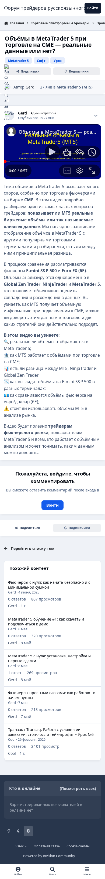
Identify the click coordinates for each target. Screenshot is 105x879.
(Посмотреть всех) (78, 788)
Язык (19, 846)
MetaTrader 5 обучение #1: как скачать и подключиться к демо (46, 621)
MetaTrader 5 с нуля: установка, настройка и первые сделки (49, 658)
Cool (11, 739)
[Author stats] (96, 115)
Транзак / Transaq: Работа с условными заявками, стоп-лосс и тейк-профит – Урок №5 (51, 732)
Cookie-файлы (78, 846)
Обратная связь (47, 846)
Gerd (30, 87)
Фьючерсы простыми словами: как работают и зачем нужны (52, 695)
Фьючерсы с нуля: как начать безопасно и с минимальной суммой (49, 585)
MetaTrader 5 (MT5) (75, 87)
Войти (52, 505)
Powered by (49, 856)
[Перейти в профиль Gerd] (9, 115)
